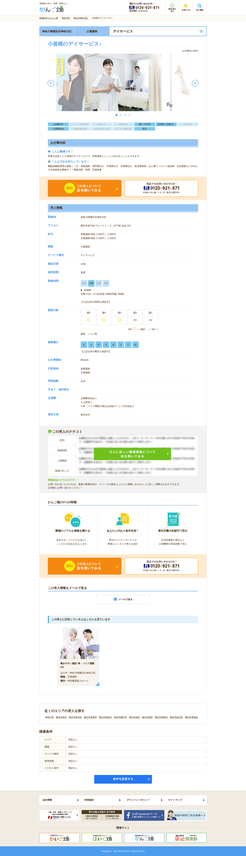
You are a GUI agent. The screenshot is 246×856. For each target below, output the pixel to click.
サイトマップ (175, 800)
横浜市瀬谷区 (105, 717)
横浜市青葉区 (191, 717)
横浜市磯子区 (120, 717)
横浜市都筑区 (161, 717)
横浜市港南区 (90, 717)
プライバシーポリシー (138, 800)
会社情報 (47, 800)
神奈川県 (49, 717)
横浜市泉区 (61, 717)
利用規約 (89, 800)
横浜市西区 (147, 717)
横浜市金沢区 (176, 717)
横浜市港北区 (75, 717)
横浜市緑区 (134, 717)
